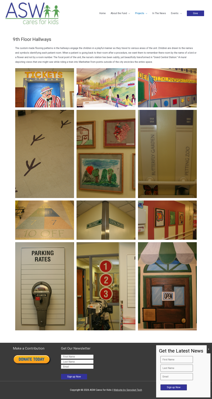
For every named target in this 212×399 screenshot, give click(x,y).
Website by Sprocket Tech (127, 389)
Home (102, 13)
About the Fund (119, 13)
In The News (159, 13)
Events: (175, 13)
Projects (139, 13)
